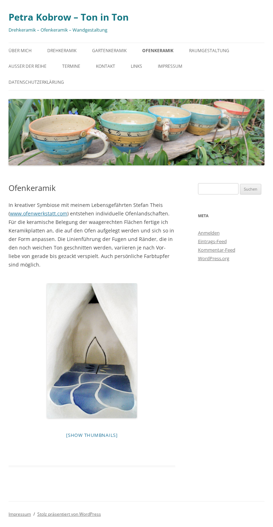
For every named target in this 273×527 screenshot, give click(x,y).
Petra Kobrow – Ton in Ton (69, 17)
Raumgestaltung (209, 51)
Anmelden (209, 233)
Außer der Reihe (28, 66)
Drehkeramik (61, 51)
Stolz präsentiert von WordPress (69, 514)
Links (136, 66)
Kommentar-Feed (216, 250)
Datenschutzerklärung (36, 82)
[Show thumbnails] (92, 435)
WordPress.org (213, 258)
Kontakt (105, 66)
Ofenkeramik (157, 51)
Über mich (20, 51)
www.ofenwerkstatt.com (38, 213)
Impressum (170, 66)
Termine (71, 66)
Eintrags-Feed (212, 241)
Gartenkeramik (109, 51)
